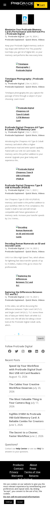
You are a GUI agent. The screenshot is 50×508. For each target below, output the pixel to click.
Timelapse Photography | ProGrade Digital (24, 79)
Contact (18, 468)
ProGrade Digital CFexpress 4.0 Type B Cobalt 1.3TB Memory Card (24, 128)
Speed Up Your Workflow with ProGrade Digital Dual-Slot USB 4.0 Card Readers (25, 369)
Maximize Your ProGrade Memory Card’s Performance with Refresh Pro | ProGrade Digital (25, 31)
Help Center (21, 448)
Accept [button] (20, 502)
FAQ (39, 448)
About (33, 464)
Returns (33, 475)
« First (9, 333)
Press (33, 468)
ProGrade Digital (16, 36)
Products (18, 464)
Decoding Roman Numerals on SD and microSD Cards (25, 244)
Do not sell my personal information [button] (21, 496)
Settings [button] (9, 502)
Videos (41, 39)
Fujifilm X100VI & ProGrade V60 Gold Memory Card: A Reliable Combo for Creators (26, 417)
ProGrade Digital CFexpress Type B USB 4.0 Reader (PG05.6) (23, 186)
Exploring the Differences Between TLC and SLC (23, 293)
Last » (28, 333)
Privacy (13, 472)
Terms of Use (32, 472)
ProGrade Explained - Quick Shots (21, 39)
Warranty (17, 475)
